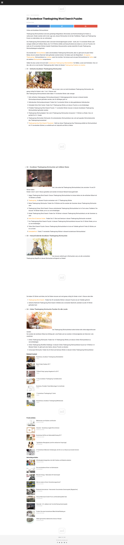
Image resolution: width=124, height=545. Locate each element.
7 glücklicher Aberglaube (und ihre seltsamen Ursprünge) (51, 442)
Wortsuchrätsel (40, 53)
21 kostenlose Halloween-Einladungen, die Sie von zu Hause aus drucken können (57, 449)
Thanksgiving (32, 200)
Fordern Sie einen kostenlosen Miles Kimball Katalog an (50, 511)
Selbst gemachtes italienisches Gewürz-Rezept (48, 518)
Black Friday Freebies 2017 (43, 364)
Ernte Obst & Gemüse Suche (37, 218)
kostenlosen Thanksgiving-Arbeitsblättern (61, 63)
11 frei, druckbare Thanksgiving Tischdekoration (49, 378)
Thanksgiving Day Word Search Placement (41, 123)
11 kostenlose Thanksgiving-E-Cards (46, 393)
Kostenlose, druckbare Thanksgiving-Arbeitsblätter (49, 357)
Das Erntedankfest (35, 15)
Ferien (28, 15)
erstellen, (49, 57)
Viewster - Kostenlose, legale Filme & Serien (47, 428)
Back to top (62, 537)
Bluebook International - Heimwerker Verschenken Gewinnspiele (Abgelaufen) (57, 489)
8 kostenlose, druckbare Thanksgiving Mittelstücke (49, 400)
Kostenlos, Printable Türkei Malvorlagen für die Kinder (50, 386)
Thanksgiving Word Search (36, 300)
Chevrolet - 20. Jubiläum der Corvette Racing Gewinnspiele (51, 504)
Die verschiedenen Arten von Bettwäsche (47, 467)
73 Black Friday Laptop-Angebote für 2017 (47, 371)
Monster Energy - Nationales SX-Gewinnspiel (48, 474)
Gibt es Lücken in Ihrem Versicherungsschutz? (48, 482)
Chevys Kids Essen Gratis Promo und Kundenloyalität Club (51, 496)
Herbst (91, 57)
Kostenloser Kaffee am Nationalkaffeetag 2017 (49, 435)
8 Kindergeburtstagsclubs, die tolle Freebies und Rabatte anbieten (53, 460)
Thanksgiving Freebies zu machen (75, 65)
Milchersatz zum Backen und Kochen (46, 420)
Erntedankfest (33, 231)
